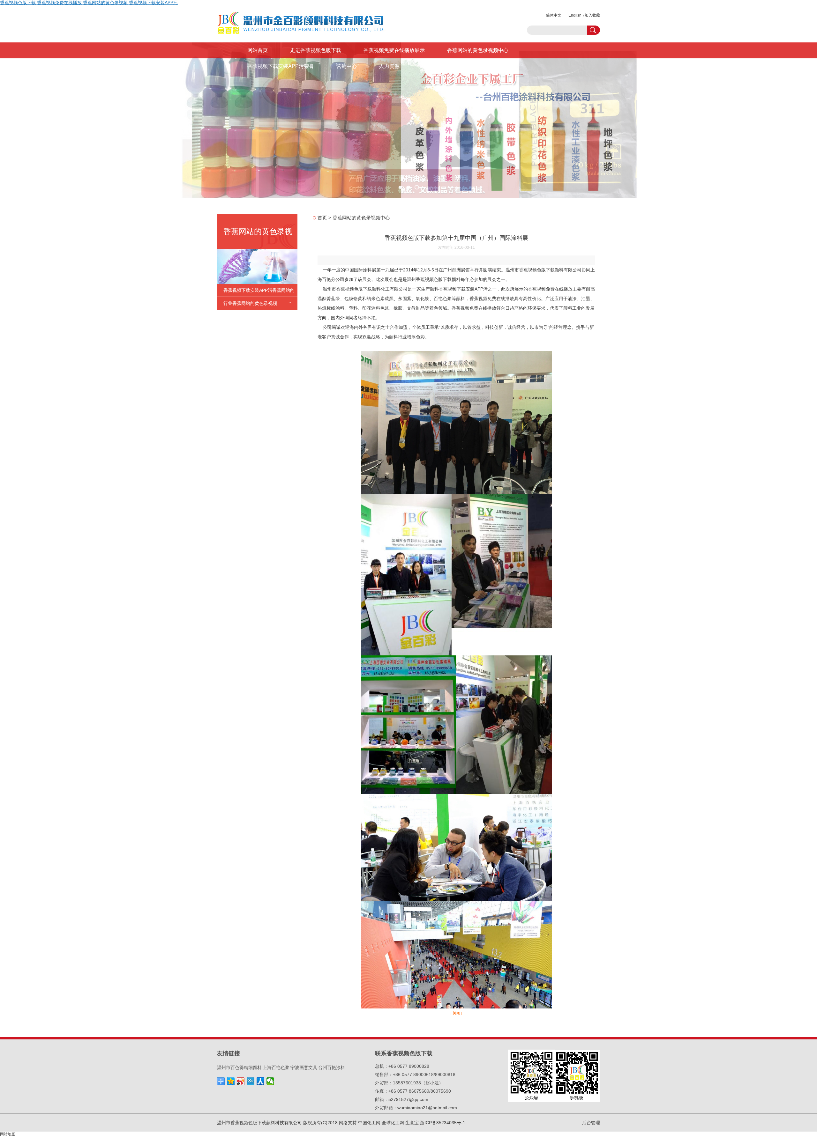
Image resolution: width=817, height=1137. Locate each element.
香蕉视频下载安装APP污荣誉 (280, 66)
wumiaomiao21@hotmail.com (427, 1107)
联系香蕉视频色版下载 (447, 66)
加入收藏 (592, 15)
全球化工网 (393, 1122)
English (574, 15)
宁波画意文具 (303, 1067)
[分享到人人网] (261, 1081)
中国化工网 (369, 1122)
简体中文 (553, 15)
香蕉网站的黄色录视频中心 (477, 50)
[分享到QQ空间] (231, 1081)
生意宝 (412, 1122)
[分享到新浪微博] (241, 1081)
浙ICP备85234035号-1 (442, 1122)
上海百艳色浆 (276, 1067)
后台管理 (591, 1122)
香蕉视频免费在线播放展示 (394, 50)
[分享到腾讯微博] (251, 1081)
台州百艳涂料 (331, 1067)
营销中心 (346, 66)
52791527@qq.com (408, 1099)
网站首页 (257, 50)
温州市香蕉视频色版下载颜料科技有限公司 (259, 1122)
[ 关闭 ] (456, 1013)
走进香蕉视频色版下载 (315, 50)
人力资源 (389, 66)
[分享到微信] (270, 1081)
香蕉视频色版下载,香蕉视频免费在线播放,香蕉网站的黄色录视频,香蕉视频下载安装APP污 (89, 2)
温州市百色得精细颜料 (239, 1067)
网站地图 (7, 1134)
